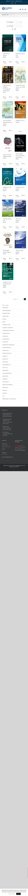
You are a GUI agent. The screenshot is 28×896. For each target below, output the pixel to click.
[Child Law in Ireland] (7, 43)
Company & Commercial (8, 327)
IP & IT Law (5, 367)
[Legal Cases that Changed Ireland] (7, 144)
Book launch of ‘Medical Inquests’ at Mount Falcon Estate (7, 428)
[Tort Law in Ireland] (20, 208)
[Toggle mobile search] (22, 9)
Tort (3, 396)
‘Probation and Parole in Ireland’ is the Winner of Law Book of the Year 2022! (7, 421)
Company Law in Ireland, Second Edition (7, 283)
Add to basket (5, 62)
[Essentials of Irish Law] (20, 43)
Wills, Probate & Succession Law (9, 398)
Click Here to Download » (20, 450)
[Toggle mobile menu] (25, 9)
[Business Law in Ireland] (20, 176)
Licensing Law (6, 381)
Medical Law (5, 387)
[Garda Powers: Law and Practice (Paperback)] (20, 143)
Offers (4, 322)
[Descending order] (20, 22)
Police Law (5, 390)
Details (11, 61)
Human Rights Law (6, 364)
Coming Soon (5, 307)
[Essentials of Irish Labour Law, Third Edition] (20, 74)
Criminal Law (5, 341)
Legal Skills (5, 379)
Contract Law (5, 336)
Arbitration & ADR (6, 324)
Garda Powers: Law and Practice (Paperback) (20, 155)
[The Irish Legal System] (20, 239)
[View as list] (15, 29)
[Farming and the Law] (7, 208)
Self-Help (5, 393)
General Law (5, 359)
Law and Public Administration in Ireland (7, 122)
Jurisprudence (5, 370)
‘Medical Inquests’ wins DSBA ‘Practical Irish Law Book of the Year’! (7, 415)
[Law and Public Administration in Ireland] (7, 109)
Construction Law (6, 333)
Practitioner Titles (6, 313)
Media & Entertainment (8, 384)
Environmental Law (7, 347)
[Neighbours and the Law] (7, 176)
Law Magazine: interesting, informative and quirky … (7, 434)
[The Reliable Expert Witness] (7, 239)
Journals (4, 319)
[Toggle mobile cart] (20, 9)
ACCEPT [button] (18, 893)
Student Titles (6, 316)
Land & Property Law (7, 373)
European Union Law (7, 353)
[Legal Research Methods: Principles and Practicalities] (7, 74)
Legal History (5, 376)
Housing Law (5, 361)
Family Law (5, 356)
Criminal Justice (6, 339)
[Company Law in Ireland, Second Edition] (7, 271)
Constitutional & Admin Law (8, 330)
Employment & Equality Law (8, 344)
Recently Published (6, 310)
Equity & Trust (6, 350)
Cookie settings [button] (11, 893)
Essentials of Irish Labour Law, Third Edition (20, 87)
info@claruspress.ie (18, 1)
